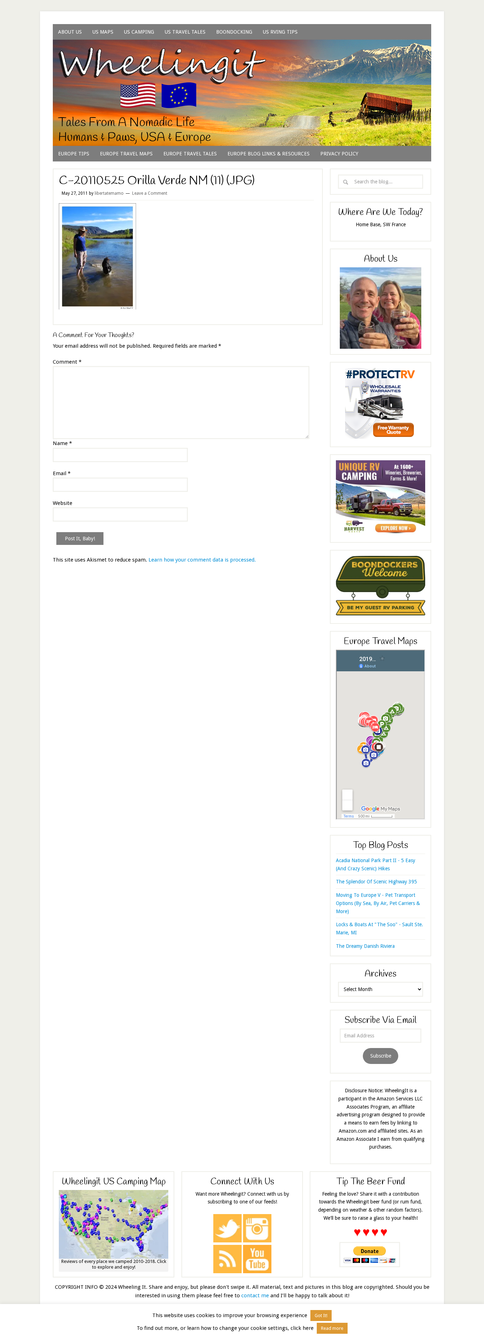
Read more (332, 1328)
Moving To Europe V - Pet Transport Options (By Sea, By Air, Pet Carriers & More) (378, 903)
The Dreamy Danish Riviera (365, 946)
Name (62, 443)
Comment (67, 362)
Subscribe (380, 1056)
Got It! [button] (321, 1315)
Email (62, 473)
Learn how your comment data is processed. (202, 560)
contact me (255, 1295)
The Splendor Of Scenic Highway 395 (376, 881)
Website (62, 503)
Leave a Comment (149, 193)
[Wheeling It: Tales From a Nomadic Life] (242, 48)
